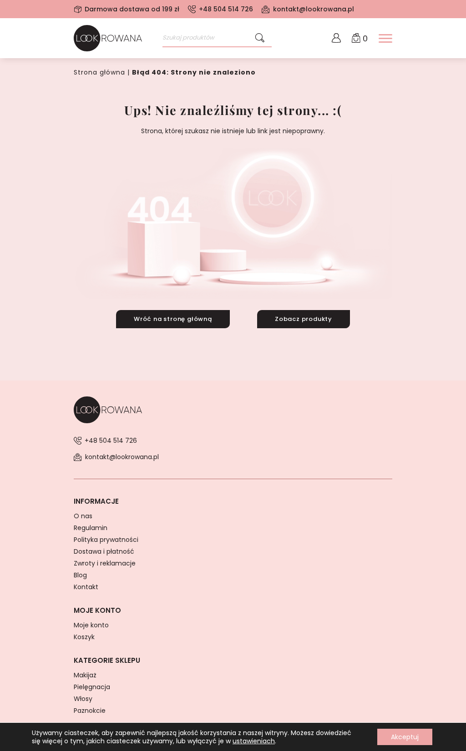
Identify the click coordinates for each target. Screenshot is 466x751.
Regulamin (90, 527)
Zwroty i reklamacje (105, 563)
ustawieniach (254, 741)
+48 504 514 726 (226, 9)
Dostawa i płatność (104, 551)
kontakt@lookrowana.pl (313, 9)
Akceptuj (405, 736)
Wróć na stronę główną (173, 319)
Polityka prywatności (106, 539)
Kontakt (86, 586)
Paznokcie (90, 710)
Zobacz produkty (303, 319)
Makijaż (85, 675)
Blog (80, 575)
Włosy (83, 698)
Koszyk (84, 636)
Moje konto (91, 625)
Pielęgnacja (92, 686)
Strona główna (99, 72)
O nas (83, 516)
